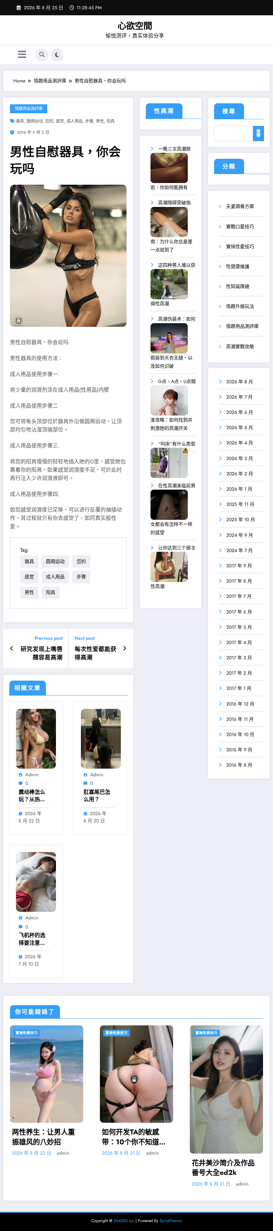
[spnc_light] (57, 54)
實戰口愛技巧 (240, 226)
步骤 (89, 121)
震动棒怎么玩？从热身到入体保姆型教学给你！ (32, 796)
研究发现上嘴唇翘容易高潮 (42, 653)
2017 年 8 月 (239, 581)
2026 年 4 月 (239, 442)
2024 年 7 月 (239, 550)
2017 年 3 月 (239, 657)
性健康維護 (237, 266)
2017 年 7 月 (239, 596)
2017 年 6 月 (239, 612)
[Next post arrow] (125, 648)
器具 (20, 121)
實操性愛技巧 (240, 246)
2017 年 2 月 (239, 673)
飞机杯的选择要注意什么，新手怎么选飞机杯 (32, 939)
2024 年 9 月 (239, 535)
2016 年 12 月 (240, 704)
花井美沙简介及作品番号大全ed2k (133, 1168)
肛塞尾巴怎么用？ (97, 796)
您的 (49, 121)
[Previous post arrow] (12, 648)
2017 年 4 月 (239, 642)
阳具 (111, 121)
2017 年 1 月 (238, 688)
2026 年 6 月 (239, 412)
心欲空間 (135, 26)
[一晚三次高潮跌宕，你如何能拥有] (169, 170)
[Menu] (22, 54)
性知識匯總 (237, 286)
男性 (100, 121)
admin (31, 774)
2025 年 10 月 (240, 519)
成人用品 (75, 121)
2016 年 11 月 (240, 719)
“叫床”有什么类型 (176, 443)
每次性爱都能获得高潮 (96, 653)
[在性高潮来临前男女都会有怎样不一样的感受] (169, 507)
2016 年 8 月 (239, 765)
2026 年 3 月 (239, 458)
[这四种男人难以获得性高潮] (169, 286)
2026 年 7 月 (239, 397)
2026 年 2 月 (239, 473)
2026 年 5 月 (239, 427)
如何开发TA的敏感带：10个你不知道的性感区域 (44, 1137)
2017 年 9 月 (239, 565)
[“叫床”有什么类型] (169, 465)
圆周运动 (35, 121)
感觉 (60, 121)
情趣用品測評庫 (29, 109)
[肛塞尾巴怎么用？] (101, 738)
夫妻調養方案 (240, 206)
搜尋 (229, 111)
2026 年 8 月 (239, 381)
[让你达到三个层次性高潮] (169, 569)
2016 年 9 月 (239, 749)
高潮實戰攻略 (240, 346)
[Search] (42, 55)
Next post (85, 638)
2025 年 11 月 (240, 504)
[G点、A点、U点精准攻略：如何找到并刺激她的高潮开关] (169, 402)
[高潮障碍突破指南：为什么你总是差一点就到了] (169, 224)
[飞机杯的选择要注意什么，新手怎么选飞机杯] (36, 881)
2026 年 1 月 (239, 489)
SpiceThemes (170, 1221)
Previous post (49, 638)
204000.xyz (124, 1221)
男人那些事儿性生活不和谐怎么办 (223, 1117)
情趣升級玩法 (240, 306)
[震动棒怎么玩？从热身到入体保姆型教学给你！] (36, 738)
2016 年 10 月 (240, 734)
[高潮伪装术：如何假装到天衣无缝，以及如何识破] (169, 340)
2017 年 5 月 (239, 627)
